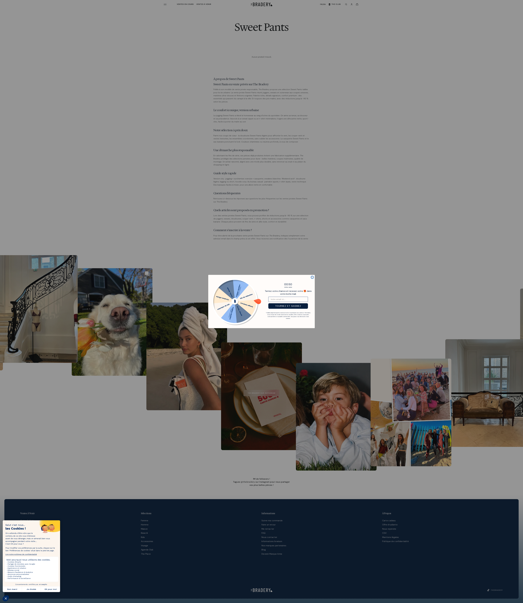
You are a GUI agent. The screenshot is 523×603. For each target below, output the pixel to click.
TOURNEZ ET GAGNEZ (288, 306)
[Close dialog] (312, 277)
